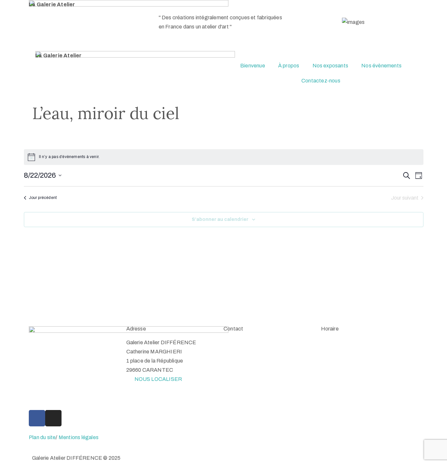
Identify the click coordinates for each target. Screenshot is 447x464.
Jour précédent (43, 197)
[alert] (223, 157)
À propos (288, 65)
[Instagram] (53, 418)
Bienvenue (252, 65)
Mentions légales (78, 437)
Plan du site (42, 437)
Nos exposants (331, 65)
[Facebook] (37, 418)
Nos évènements (381, 65)
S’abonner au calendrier (220, 219)
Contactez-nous (320, 80)
